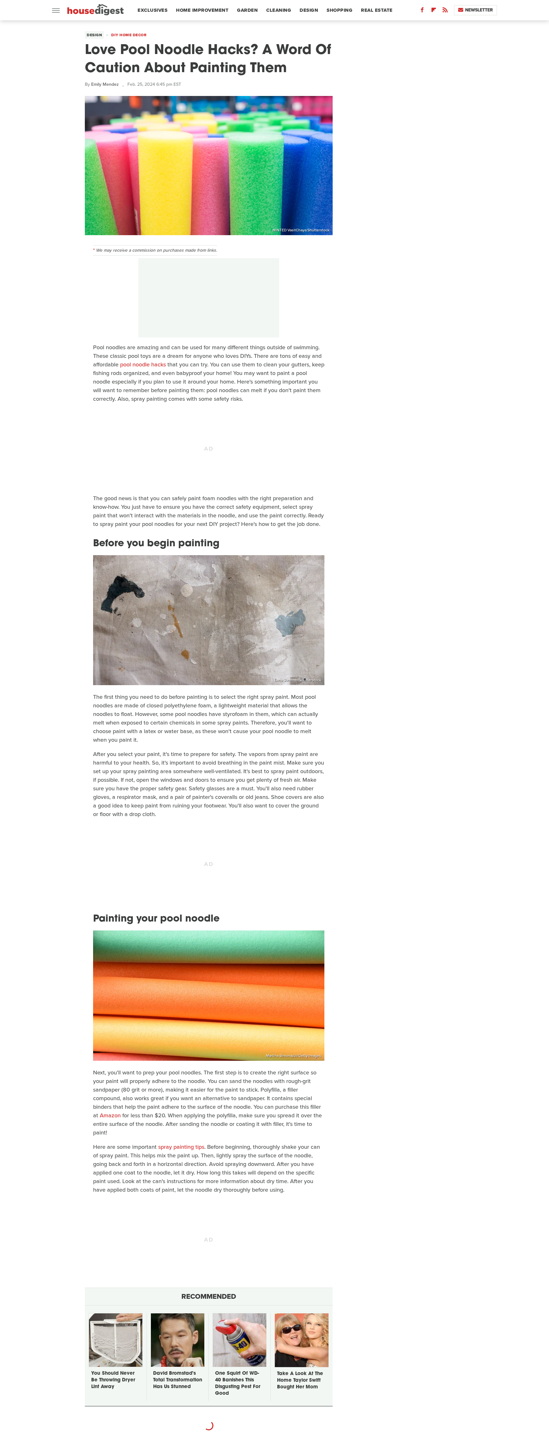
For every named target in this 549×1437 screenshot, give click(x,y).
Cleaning (278, 10)
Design (309, 10)
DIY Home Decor (128, 35)
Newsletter (479, 10)
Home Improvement (202, 10)
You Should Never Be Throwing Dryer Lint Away (113, 1380)
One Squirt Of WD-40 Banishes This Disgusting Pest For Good (237, 1383)
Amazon (110, 1115)
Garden (247, 10)
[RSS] (445, 11)
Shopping (339, 10)
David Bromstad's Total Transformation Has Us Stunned (177, 1380)
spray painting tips (181, 1147)
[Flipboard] (433, 11)
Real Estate (377, 10)
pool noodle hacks (143, 364)
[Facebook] (422, 11)
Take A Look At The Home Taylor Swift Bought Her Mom (300, 1381)
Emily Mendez (105, 84)
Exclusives (152, 10)
